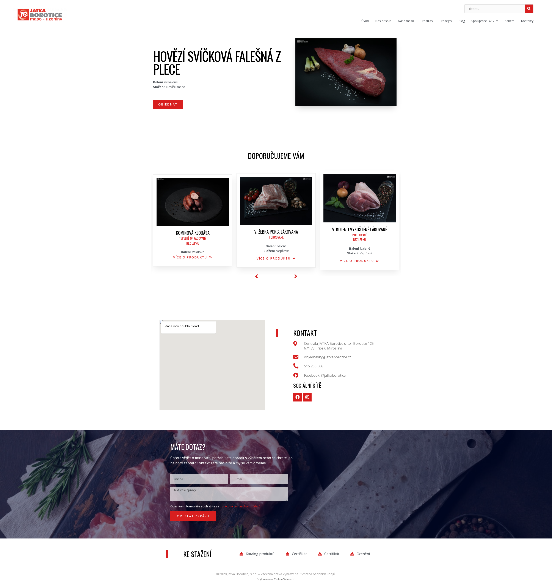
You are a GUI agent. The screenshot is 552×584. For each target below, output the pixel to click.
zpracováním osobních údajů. (240, 506)
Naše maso (406, 21)
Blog (461, 21)
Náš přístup (383, 21)
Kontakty (527, 21)
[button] (168, 104)
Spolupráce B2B (482, 21)
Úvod (365, 21)
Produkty (426, 21)
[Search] (529, 9)
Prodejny (445, 21)
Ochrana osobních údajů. (318, 574)
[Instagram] (307, 397)
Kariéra (509, 21)
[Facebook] (297, 397)
